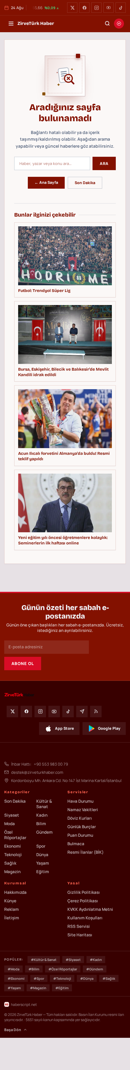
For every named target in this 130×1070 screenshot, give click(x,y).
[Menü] (11, 23)
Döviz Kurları (79, 818)
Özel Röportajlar (15, 834)
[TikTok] (120, 7)
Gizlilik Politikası (83, 892)
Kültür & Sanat (44, 803)
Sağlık (10, 863)
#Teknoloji (62, 978)
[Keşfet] (119, 24)
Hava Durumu (80, 801)
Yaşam (42, 863)
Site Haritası (79, 935)
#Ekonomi (16, 978)
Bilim (41, 823)
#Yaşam (14, 988)
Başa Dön (12, 1029)
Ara (104, 163)
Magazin (12, 871)
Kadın (41, 815)
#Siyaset (73, 959)
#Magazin (38, 988)
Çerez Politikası (82, 901)
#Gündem (94, 969)
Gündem (44, 832)
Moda (9, 823)
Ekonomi (12, 846)
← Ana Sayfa (46, 182)
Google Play (109, 728)
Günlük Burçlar (81, 826)
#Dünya (86, 978)
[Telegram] (82, 711)
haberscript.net (24, 1004)
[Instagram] (96, 7)
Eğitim (42, 871)
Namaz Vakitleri (82, 809)
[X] (72, 7)
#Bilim (33, 969)
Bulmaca (75, 843)
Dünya (42, 854)
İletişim (11, 918)
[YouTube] (108, 7)
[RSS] (96, 711)
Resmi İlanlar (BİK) (85, 852)
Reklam (11, 909)
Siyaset (11, 815)
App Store (64, 728)
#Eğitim (62, 988)
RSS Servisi (78, 926)
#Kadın (96, 959)
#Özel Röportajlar (62, 969)
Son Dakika (85, 182)
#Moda (13, 969)
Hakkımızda (15, 892)
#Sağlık (108, 978)
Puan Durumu (80, 835)
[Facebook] (84, 7)
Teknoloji (13, 854)
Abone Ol (22, 663)
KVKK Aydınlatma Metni (90, 909)
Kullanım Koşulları (84, 918)
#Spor (39, 978)
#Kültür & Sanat (44, 959)
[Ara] (107, 23)
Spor (40, 846)
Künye (10, 901)
